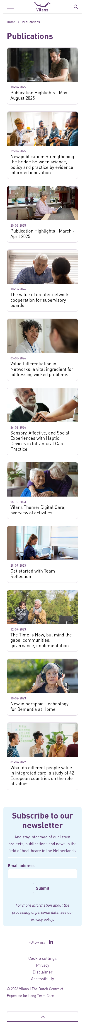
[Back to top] (42, 1017)
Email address (21, 865)
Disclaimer (43, 971)
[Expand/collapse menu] (10, 7)
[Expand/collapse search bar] (75, 7)
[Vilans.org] (42, 6)
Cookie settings (42, 958)
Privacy (42, 965)
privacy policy (42, 919)
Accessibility (42, 978)
